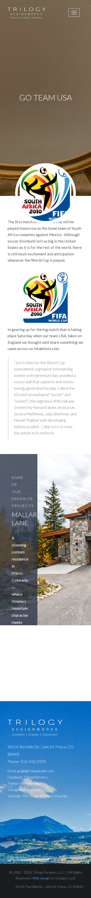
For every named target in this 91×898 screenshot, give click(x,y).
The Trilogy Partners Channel (44, 796)
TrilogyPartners (36, 777)
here (55, 426)
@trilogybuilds (31, 783)
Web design (41, 878)
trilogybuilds (34, 790)
